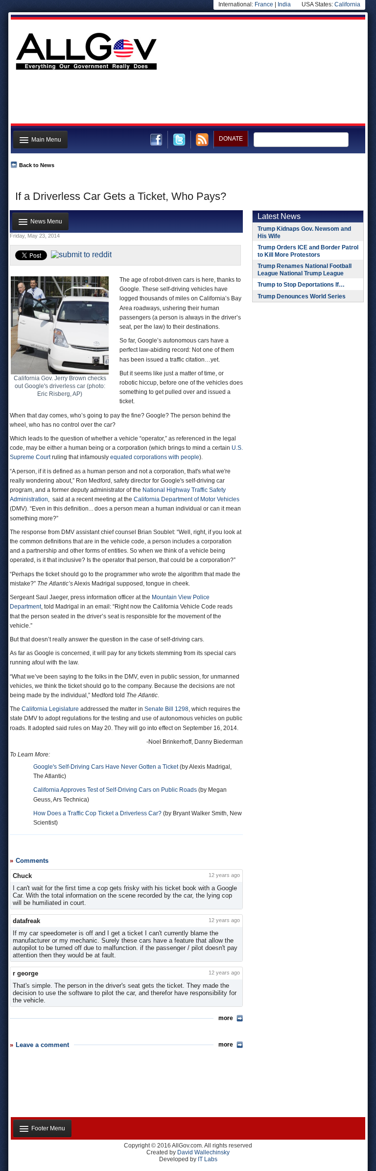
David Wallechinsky (203, 1152)
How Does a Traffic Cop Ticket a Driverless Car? (97, 813)
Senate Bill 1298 (166, 709)
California (347, 4)
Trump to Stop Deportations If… (301, 284)
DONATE (231, 138)
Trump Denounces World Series (302, 296)
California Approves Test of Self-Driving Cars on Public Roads (115, 789)
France (264, 4)
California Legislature (50, 709)
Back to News (36, 165)
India (284, 4)
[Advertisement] (187, 99)
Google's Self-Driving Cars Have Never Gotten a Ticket (105, 766)
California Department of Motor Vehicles (186, 499)
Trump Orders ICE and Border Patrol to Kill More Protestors (308, 251)
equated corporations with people (154, 457)
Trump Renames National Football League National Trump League (305, 270)
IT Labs (207, 1159)
